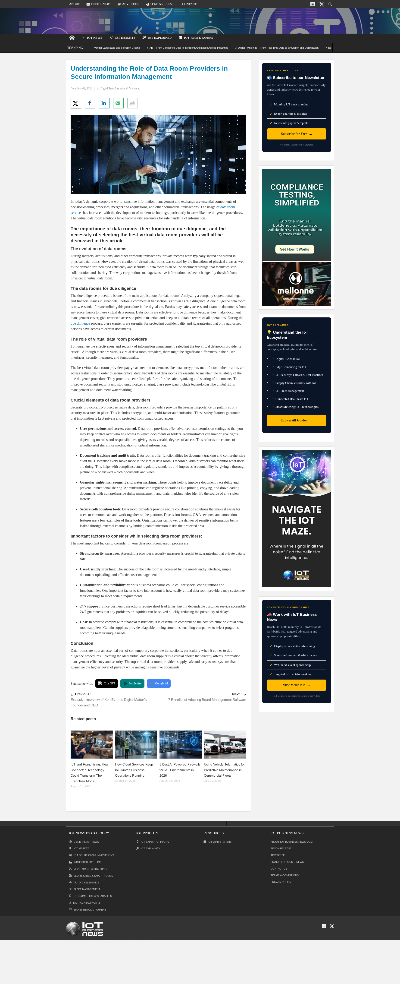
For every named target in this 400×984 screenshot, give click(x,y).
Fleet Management (87, 889)
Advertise (278, 855)
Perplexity (135, 683)
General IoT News (86, 841)
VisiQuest (140, 942)
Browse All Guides (296, 420)
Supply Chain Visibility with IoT (294, 383)
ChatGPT (109, 683)
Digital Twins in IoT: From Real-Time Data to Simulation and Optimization (248, 47)
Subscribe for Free (296, 134)
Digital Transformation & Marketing (120, 88)
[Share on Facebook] (90, 103)
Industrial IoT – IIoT (88, 862)
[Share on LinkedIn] (104, 103)
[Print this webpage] (132, 103)
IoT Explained (160, 37)
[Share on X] (76, 103)
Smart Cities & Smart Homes (93, 875)
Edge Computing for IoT (289, 366)
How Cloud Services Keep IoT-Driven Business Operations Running (134, 770)
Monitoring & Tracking (90, 869)
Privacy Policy (281, 882)
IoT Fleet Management (288, 390)
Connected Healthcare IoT (290, 399)
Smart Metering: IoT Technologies (295, 406)
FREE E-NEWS (101, 4)
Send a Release (281, 848)
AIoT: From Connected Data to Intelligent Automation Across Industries (159, 47)
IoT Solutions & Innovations (94, 855)
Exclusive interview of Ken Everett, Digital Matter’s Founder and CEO (109, 699)
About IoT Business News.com (291, 841)
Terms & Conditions (285, 875)
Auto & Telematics (86, 882)
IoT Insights (125, 37)
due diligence (80, 323)
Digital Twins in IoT (286, 359)
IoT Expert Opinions (155, 841)
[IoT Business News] (90, 21)
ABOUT (74, 4)
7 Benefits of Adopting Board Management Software (207, 697)
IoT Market (81, 848)
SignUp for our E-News (287, 862)
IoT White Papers (198, 37)
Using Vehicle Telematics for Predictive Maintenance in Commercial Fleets (224, 770)
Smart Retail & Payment (90, 909)
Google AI (161, 683)
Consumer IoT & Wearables (93, 896)
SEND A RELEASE (162, 4)
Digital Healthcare (86, 902)
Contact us (279, 868)
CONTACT (189, 4)
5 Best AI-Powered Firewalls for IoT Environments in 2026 (179, 770)
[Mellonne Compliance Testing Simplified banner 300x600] (296, 237)
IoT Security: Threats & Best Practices (297, 375)
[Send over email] (118, 103)
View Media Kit (296, 685)
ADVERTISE (131, 4)
